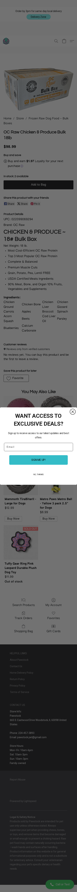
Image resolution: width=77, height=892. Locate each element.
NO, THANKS (38, 474)
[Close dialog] (72, 411)
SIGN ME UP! (38, 459)
